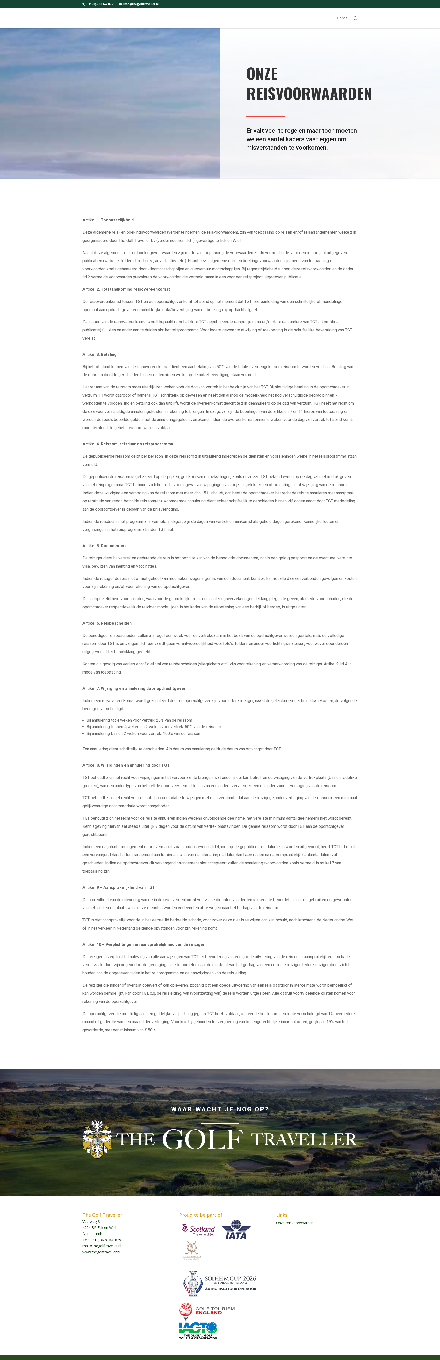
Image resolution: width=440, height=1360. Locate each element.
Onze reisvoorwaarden (294, 1222)
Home (342, 18)
